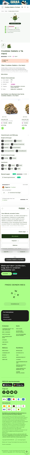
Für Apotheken (7, 319)
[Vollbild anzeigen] (2, 41)
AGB (17, 355)
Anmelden (5, 273)
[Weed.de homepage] (15, 294)
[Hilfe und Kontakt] (27, 452)
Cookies (18, 359)
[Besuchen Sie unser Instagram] (4, 392)
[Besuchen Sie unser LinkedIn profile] (15, 392)
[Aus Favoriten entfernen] (19, 100)
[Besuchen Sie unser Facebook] (7, 392)
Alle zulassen (15, 236)
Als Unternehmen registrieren (21, 335)
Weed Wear (5, 350)
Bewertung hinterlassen (9, 177)
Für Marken (6, 317)
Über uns (4, 359)
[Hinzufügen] (2, 128)
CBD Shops (5, 342)
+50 (15, 273)
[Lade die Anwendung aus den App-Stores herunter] (7, 385)
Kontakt (4, 357)
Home (2, 11)
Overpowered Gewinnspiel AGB (21, 369)
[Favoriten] (25, 7)
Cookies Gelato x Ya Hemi (13, 11)
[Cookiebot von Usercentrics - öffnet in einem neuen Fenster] (19, 208)
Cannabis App (6, 352)
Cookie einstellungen (20, 372)
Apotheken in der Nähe (7, 337)
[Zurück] (2, 7)
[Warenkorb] (22, 7)
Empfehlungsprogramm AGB (21, 366)
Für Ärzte (6, 315)
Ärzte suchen (6, 334)
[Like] (4, 192)
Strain (6, 11)
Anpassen (14, 240)
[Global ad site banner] (15, 2)
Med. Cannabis (6, 332)
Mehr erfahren (4, 74)
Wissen (4, 355)
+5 (14, 174)
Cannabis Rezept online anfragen (8, 329)
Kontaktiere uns (15, 304)
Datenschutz (20, 352)
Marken (4, 344)
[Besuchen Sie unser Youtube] (11, 392)
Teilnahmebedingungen (21, 362)
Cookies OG (22, 251)
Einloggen (19, 328)
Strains (4, 339)
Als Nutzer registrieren (20, 331)
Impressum (19, 350)
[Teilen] (28, 7)
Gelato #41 (6, 251)
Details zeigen (22, 231)
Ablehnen (15, 245)
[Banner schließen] (27, 208)
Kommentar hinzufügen (15, 192)
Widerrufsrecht (20, 357)
